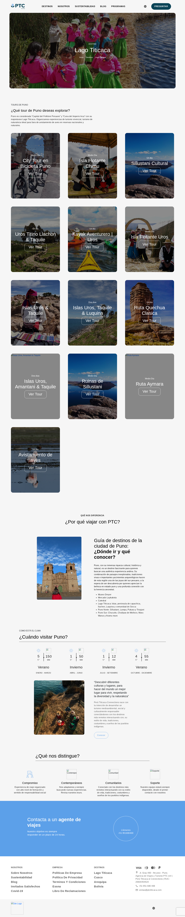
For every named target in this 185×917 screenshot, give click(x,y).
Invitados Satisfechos (25, 886)
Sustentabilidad (85, 6)
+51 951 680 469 (145, 886)
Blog (103, 6)
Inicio (81, 57)
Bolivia (98, 886)
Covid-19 (17, 891)
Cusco (98, 877)
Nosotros (64, 6)
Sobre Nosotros (21, 872)
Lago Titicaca (103, 872)
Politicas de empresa (67, 872)
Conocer (101, 735)
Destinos (47, 6)
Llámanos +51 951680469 (125, 831)
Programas (118, 6)
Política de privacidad (67, 877)
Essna (56, 886)
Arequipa (100, 882)
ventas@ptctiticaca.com (148, 890)
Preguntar (161, 6)
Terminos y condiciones (69, 882)
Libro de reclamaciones (69, 891)
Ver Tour (35, 174)
